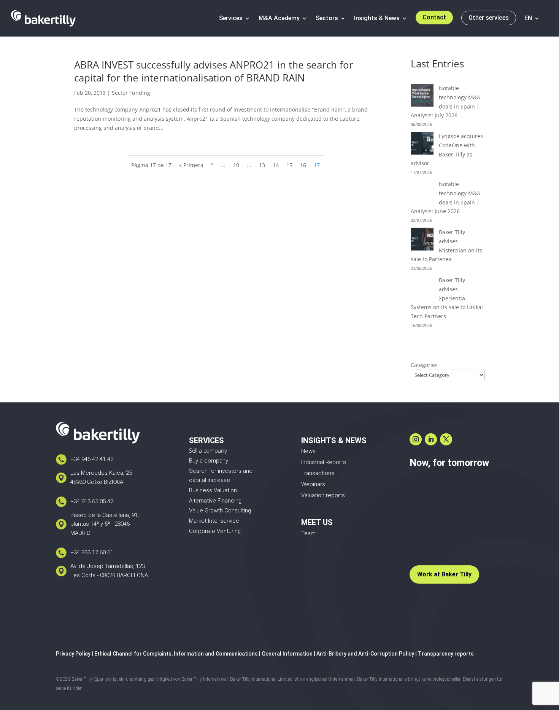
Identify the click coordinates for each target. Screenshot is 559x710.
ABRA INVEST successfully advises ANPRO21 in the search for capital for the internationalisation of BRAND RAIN (213, 71)
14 (276, 165)
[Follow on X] (446, 439)
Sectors (327, 18)
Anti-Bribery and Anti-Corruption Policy (365, 654)
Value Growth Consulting (220, 510)
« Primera (191, 165)
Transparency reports (446, 654)
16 (303, 165)
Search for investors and (221, 470)
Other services (488, 17)
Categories (424, 365)
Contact (434, 17)
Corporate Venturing (215, 531)
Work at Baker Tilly (444, 574)
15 (289, 165)
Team (308, 533)
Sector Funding (131, 92)
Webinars (313, 484)
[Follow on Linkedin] (431, 439)
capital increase (209, 480)
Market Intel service (214, 520)
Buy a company (208, 460)
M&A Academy (279, 18)
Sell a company (208, 450)
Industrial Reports (323, 462)
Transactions (317, 473)
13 (262, 165)
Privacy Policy (73, 654)
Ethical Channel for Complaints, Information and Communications (176, 654)
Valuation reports (323, 495)
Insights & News (377, 18)
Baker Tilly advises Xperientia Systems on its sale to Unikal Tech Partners (447, 298)
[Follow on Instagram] (416, 439)
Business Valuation (213, 490)
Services (231, 18)
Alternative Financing (215, 500)
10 (236, 165)
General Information (287, 654)
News (308, 451)
